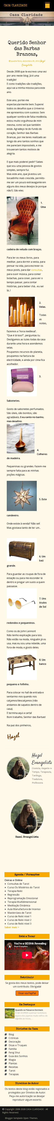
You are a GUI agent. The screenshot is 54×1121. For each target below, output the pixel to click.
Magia (12, 1059)
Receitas (13, 1067)
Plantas (13, 1063)
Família (12, 1049)
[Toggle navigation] (47, 6)
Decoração (15, 1041)
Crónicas (13, 1038)
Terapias (14, 1074)
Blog (11, 1034)
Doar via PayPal (27, 993)
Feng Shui (14, 1052)
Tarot (12, 1070)
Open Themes (30, 1118)
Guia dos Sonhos (18, 1056)
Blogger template (14, 1118)
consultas (36, 269)
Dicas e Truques (18, 1045)
